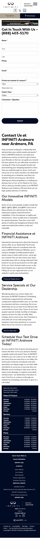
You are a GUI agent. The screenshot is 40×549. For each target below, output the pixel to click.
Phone (4, 61)
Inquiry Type (7, 92)
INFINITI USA (19, 463)
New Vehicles (19, 469)
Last (3, 57)
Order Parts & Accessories (19, 495)
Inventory (19, 466)
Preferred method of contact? (14, 80)
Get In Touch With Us (19, 456)
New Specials (19, 475)
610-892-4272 (13, 390)
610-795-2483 (12, 392)
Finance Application (19, 478)
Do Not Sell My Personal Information (21, 528)
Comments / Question (10, 100)
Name (5, 40)
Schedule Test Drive (19, 480)
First (3, 49)
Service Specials (10, 331)
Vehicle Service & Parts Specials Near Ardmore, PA (19, 489)
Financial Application (12, 279)
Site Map (25, 526)
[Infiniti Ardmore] (18, 5)
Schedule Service (19, 486)
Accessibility (16, 526)
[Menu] (35, 4)
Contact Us (7, 526)
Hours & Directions (19, 459)
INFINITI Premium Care (19, 492)
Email (4, 71)
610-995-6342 (12, 388)
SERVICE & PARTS (19, 483)
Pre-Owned (19, 472)
